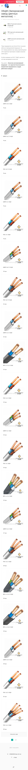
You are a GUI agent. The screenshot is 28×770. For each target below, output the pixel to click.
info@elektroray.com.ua (15, 754)
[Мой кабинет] (22, 6)
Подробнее (20, 1)
